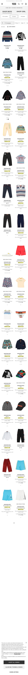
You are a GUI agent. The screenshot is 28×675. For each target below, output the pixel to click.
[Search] (18, 3)
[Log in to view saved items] (22, 3)
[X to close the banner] (26, 642)
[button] (14, 523)
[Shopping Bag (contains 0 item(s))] (25, 3)
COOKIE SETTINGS (14, 672)
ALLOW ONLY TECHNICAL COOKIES (14, 667)
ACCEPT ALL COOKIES (14, 662)
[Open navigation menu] (2, 3)
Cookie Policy (17, 653)
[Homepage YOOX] (14, 4)
